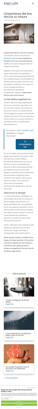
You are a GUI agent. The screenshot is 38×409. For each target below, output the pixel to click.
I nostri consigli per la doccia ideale (17, 301)
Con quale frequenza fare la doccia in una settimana (17, 368)
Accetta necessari (19, 404)
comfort (7, 20)
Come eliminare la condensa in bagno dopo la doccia (18, 334)
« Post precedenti (11, 378)
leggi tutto (10, 304)
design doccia (15, 20)
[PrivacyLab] (7, 398)
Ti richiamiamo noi (25, 144)
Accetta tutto (19, 401)
